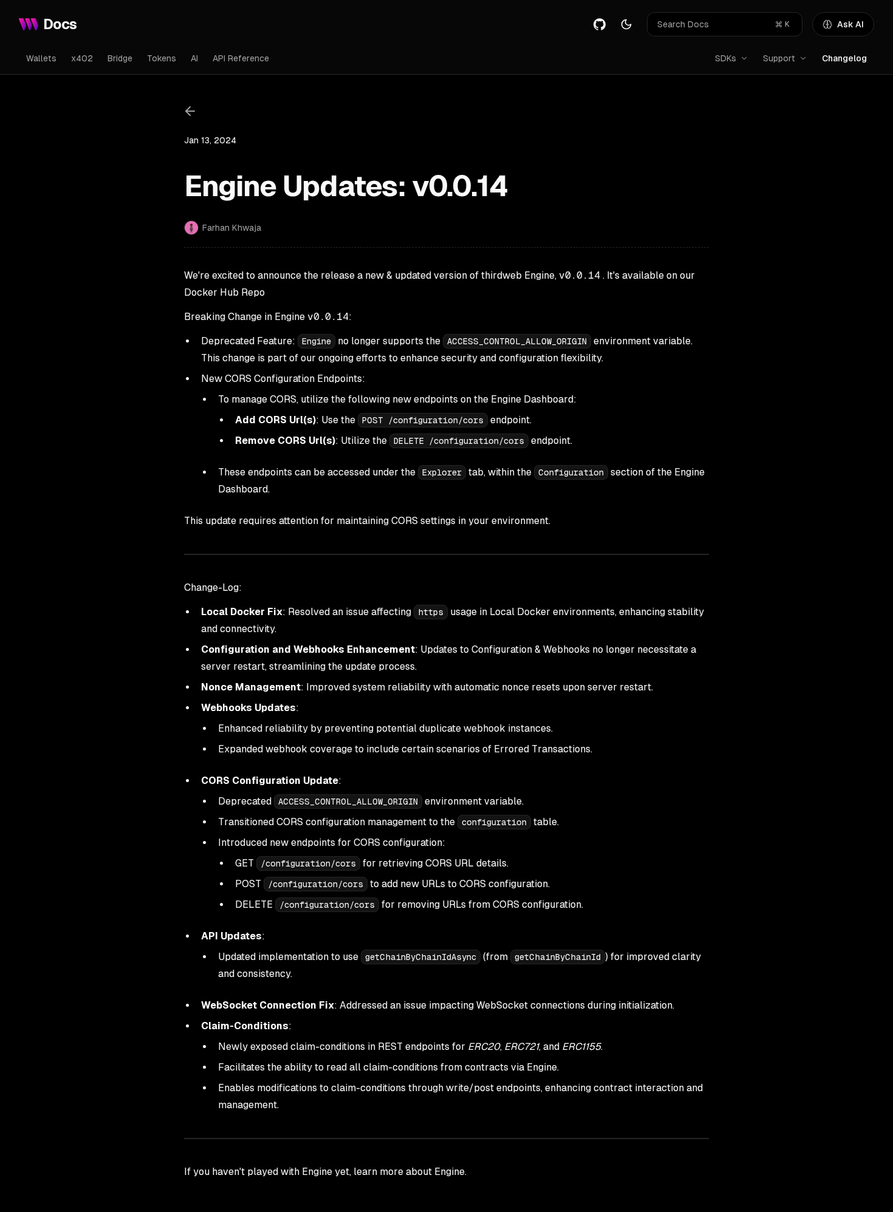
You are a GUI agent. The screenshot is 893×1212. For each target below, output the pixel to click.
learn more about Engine (409, 1171)
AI (194, 58)
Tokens (161, 58)
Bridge (120, 58)
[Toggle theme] (626, 24)
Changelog (844, 58)
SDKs (725, 58)
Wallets (41, 58)
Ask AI (850, 24)
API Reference (241, 58)
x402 (82, 58)
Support (779, 58)
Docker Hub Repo (224, 292)
